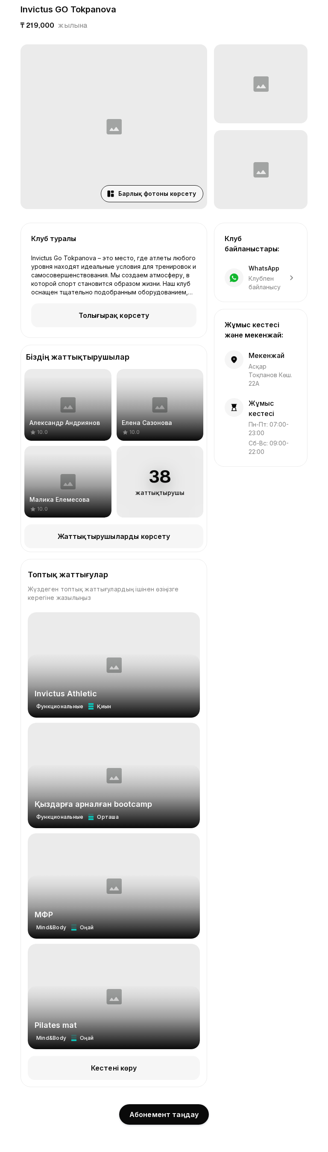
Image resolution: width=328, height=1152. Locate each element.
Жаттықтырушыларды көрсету (114, 536)
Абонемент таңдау (164, 1114)
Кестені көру (114, 1068)
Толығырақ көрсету (114, 315)
